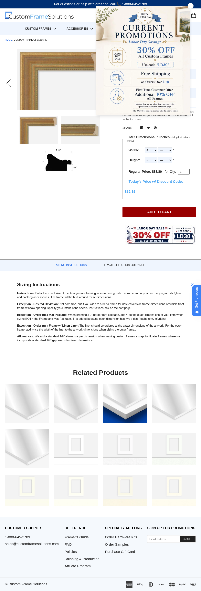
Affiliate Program (78, 566)
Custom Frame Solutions (27, 584)
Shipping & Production (82, 559)
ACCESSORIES (78, 28)
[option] (59, 79)
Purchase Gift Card (120, 552)
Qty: (173, 172)
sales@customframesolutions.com (32, 544)
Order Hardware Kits (121, 537)
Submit (188, 539)
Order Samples (117, 544)
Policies (71, 552)
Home (8, 39)
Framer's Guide (77, 537)
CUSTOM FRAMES (38, 28)
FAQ (68, 544)
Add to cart (159, 212)
